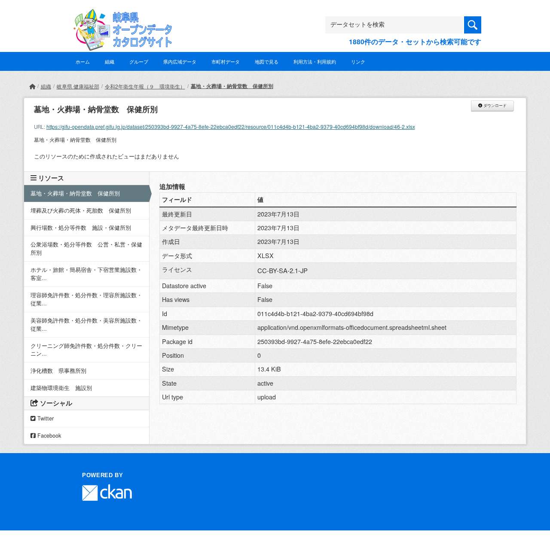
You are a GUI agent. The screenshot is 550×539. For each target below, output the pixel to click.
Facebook (48, 435)
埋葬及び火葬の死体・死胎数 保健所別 (81, 210)
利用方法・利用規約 (314, 61)
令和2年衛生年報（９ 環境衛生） (145, 86)
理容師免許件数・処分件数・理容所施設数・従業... (86, 299)
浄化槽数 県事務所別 (58, 371)
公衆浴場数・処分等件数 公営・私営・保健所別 (86, 248)
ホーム (83, 61)
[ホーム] (32, 86)
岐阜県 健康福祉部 (78, 86)
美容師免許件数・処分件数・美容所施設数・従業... (86, 324)
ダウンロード (494, 106)
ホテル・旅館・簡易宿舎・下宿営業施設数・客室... (86, 274)
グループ (138, 61)
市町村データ (225, 61)
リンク (358, 61)
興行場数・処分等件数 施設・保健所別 (81, 227)
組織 (109, 61)
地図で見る (266, 61)
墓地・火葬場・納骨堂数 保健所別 (232, 86)
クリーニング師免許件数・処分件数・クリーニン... (86, 350)
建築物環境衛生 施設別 (61, 388)
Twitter (45, 418)
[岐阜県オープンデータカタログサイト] (120, 15)
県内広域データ (179, 61)
